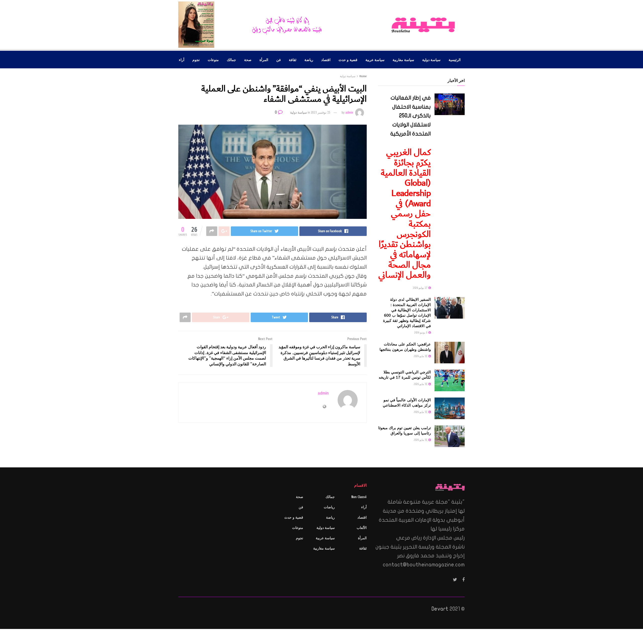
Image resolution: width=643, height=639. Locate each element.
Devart (440, 609)
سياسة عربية (375, 59)
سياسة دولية (431, 59)
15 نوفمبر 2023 (320, 112)
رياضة (308, 59)
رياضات (329, 507)
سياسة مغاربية (403, 59)
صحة (247, 59)
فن (278, 59)
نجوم (196, 59)
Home (363, 76)
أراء (181, 59)
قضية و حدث (348, 59)
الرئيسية (455, 59)
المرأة (263, 59)
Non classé (359, 497)
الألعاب (362, 528)
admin (349, 112)
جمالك (231, 59)
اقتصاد (326, 59)
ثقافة (292, 59)
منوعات (213, 59)
